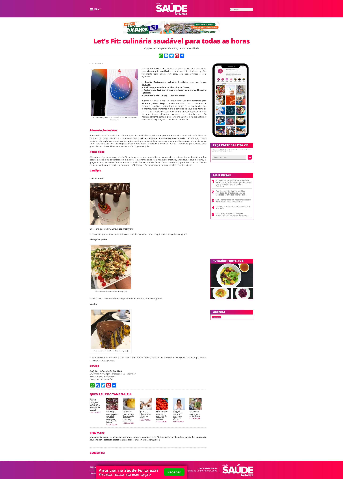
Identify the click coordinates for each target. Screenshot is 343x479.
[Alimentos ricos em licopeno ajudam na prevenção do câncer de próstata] (162, 404)
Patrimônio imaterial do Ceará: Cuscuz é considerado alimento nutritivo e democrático (128, 416)
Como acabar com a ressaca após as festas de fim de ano (194, 413)
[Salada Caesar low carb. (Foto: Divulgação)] (111, 288)
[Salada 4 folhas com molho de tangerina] (231, 285)
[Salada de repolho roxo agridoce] (243, 298)
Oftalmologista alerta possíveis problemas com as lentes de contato (232, 214)
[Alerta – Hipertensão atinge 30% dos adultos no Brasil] (146, 404)
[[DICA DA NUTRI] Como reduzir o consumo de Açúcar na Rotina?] (179, 404)
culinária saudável (142, 437)
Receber (174, 472)
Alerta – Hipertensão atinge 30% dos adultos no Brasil (145, 414)
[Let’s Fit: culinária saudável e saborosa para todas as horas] (171, 13)
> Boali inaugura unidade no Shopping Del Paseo (165, 87)
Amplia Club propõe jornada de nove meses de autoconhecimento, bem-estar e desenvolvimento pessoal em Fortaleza (234, 183)
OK (250, 157)
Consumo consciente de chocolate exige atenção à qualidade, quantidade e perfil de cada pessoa (112, 416)
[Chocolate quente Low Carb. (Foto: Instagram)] (110, 224)
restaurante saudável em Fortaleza (130, 439)
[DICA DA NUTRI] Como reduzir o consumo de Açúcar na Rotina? (178, 415)
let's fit (155, 437)
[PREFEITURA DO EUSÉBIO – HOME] (171, 32)
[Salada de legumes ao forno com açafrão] (220, 298)
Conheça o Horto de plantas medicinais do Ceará (233, 207)
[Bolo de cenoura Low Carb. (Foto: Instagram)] (110, 348)
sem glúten (154, 439)
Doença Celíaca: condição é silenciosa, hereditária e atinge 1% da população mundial (95, 404)
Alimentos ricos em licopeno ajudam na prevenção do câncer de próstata (162, 415)
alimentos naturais (122, 437)
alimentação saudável (100, 437)
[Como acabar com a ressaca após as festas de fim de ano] (195, 404)
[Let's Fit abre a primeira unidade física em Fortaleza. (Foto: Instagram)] (114, 114)
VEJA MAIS (216, 317)
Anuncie (95, 467)
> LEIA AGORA (95, 413)
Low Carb (165, 437)
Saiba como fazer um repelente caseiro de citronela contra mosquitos (233, 201)
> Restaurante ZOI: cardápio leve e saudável (163, 95)
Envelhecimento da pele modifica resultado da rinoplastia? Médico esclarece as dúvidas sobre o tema (231, 193)
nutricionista (177, 437)
